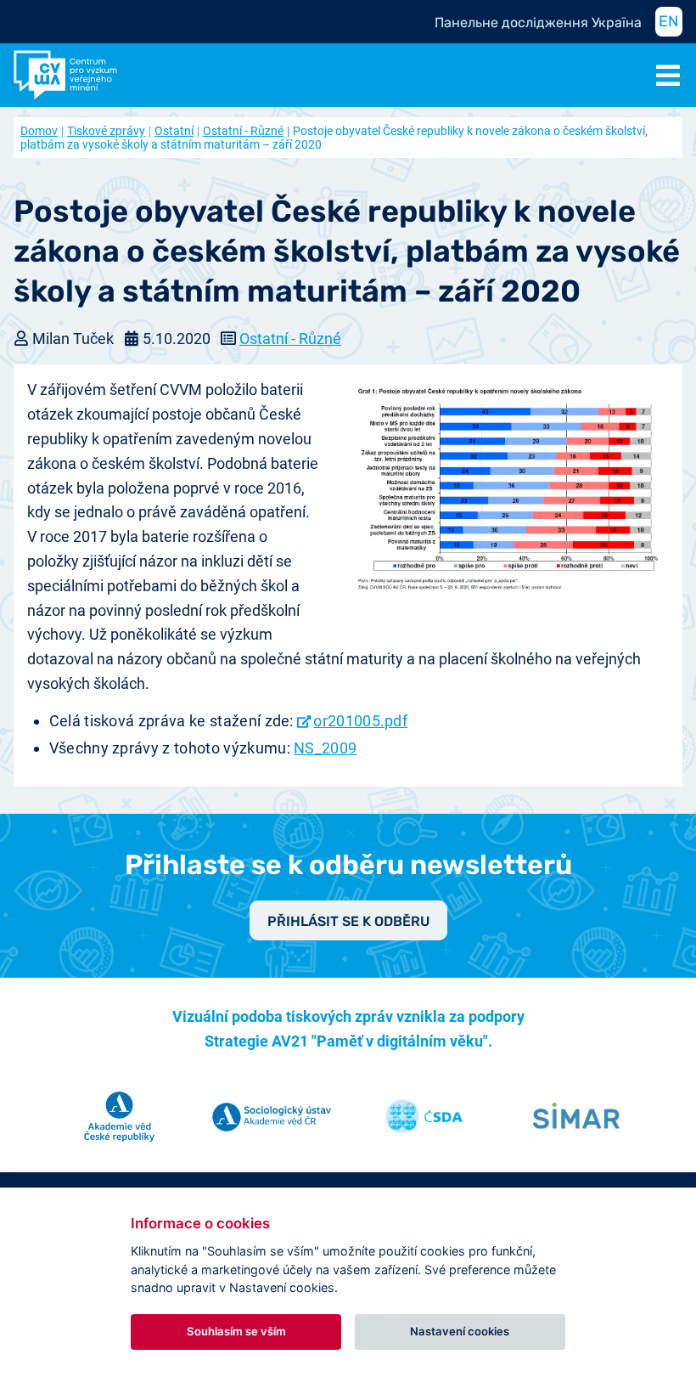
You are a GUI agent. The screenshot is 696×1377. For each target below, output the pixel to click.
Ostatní (174, 131)
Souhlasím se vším (236, 1331)
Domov (39, 131)
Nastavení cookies (459, 1331)
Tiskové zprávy (106, 131)
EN (669, 21)
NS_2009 (325, 748)
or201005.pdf (360, 721)
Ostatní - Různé (243, 131)
